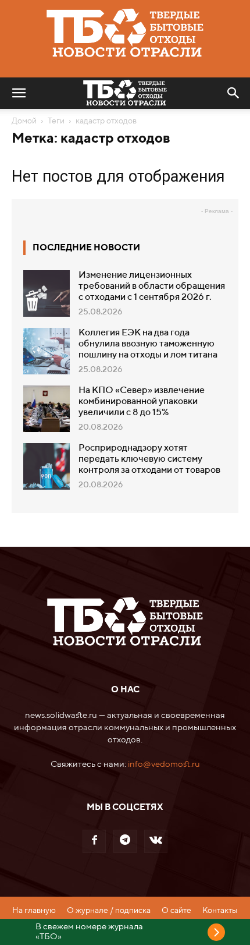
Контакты (220, 911)
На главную (34, 911)
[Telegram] (125, 841)
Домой (24, 121)
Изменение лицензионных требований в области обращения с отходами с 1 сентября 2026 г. (151, 286)
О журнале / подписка (109, 911)
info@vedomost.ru (164, 764)
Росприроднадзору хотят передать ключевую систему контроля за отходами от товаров (149, 459)
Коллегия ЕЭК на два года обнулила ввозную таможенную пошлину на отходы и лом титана (147, 344)
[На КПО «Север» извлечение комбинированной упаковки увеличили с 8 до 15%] (46, 408)
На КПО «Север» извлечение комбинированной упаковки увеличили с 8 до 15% (141, 401)
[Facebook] (94, 841)
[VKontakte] (155, 841)
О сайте (176, 911)
